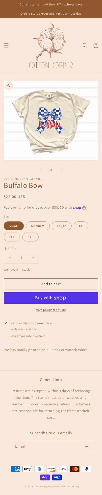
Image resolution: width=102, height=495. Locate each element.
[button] (6, 45)
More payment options (51, 310)
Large (61, 226)
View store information (27, 336)
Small (14, 226)
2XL (12, 237)
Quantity (10, 248)
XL (81, 226)
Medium (38, 226)
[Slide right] (61, 169)
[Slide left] (40, 169)
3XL (30, 237)
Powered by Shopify (68, 486)
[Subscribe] (86, 446)
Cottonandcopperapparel (44, 486)
